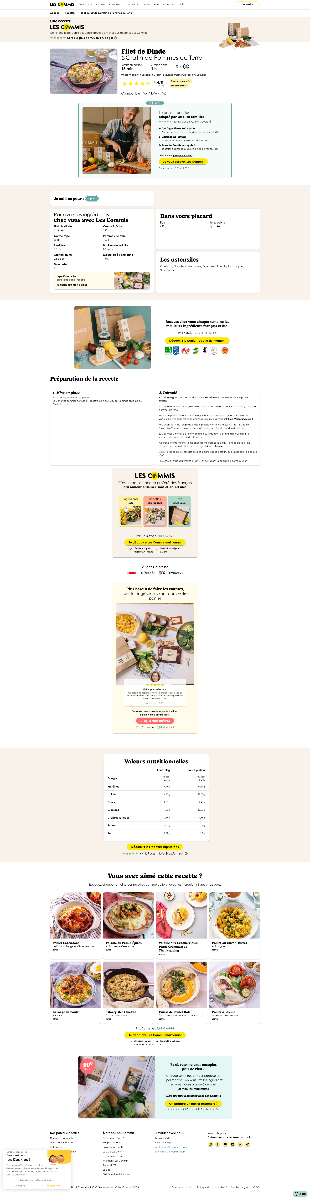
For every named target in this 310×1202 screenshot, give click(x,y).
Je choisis (20, 1185)
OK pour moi (54, 1185)
